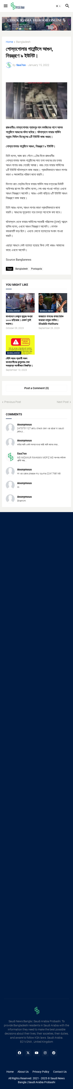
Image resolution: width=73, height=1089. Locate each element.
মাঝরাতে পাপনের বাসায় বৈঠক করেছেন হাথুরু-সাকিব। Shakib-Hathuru (51, 320)
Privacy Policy (41, 1071)
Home (9, 41)
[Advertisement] (36, 556)
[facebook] (19, 1053)
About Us (23, 1071)
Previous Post (12, 401)
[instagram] (45, 1053)
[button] (5, 6)
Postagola (36, 268)
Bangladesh (23, 41)
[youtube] (36, 1053)
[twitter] (28, 1053)
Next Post (63, 401)
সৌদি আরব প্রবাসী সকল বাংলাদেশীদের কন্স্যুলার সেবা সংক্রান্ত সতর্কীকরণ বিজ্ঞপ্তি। (19, 362)
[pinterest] (53, 1053)
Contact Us (60, 1071)
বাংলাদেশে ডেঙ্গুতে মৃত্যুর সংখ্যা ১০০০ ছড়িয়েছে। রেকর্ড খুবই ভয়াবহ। (19, 320)
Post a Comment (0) (36, 388)
